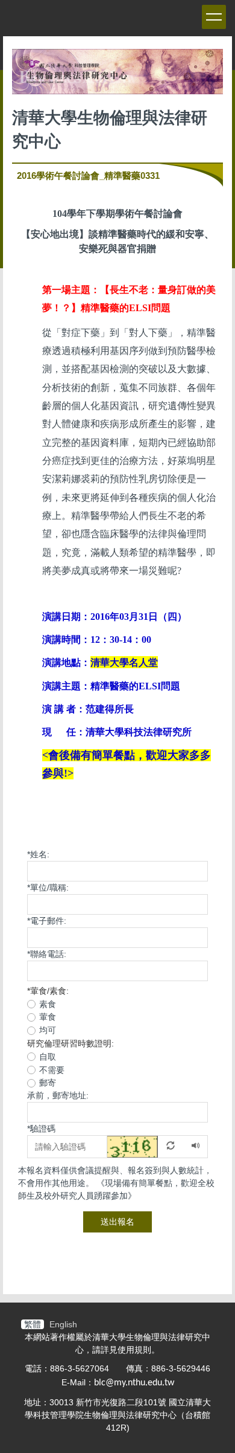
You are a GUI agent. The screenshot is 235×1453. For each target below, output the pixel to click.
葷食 (47, 1017)
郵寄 (47, 1082)
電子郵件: (46, 921)
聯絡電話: (46, 954)
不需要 (51, 1070)
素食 (47, 1004)
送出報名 (117, 1221)
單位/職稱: (48, 887)
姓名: (38, 854)
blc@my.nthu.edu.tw (134, 1383)
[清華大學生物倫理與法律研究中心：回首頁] (117, 74)
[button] (145, 1146)
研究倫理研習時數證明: (70, 1043)
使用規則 (134, 1350)
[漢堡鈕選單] (214, 17)
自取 (47, 1057)
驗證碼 (41, 1128)
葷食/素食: (48, 991)
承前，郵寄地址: (58, 1095)
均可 (47, 1030)
